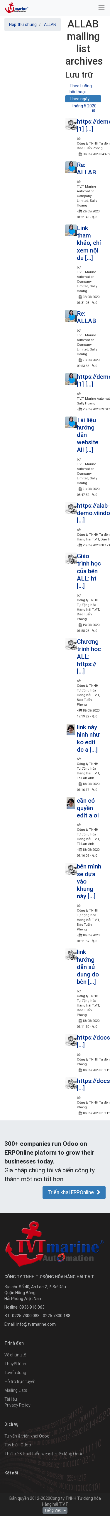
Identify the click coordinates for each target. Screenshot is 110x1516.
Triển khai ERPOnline (71, 1192)
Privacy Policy (17, 1405)
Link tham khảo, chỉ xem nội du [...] (89, 242)
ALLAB (50, 24)
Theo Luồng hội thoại (81, 88)
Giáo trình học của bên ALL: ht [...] (89, 571)
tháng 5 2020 (84, 106)
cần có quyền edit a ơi (88, 808)
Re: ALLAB (86, 168)
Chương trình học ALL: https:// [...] (89, 656)
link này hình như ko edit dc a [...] (88, 738)
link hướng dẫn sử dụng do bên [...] (88, 966)
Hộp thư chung (23, 24)
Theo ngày (79, 98)
